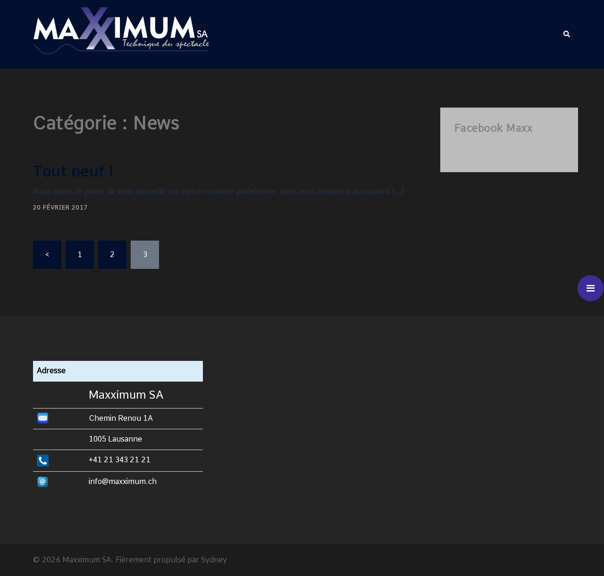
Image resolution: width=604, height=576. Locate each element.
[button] (567, 34)
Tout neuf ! (74, 171)
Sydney (214, 559)
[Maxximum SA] (121, 33)
